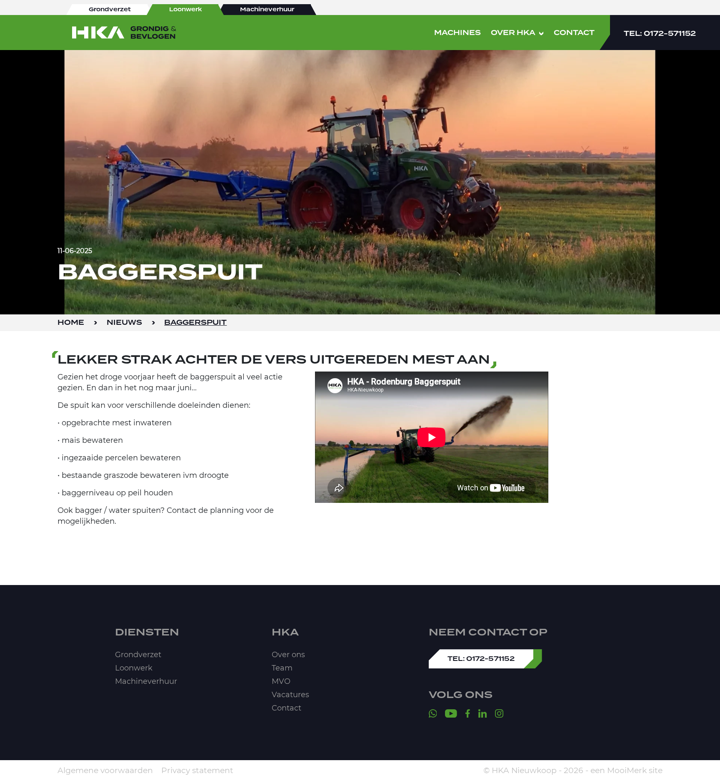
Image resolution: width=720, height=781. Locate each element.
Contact (574, 33)
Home (71, 323)
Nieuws (124, 323)
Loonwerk (133, 668)
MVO (281, 681)
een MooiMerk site (626, 770)
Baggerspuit (195, 323)
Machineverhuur (146, 681)
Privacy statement (197, 770)
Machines (457, 33)
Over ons (288, 654)
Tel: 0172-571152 (660, 33)
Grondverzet (138, 654)
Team (282, 668)
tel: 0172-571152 (481, 659)
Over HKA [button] (513, 33)
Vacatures (290, 694)
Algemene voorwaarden (105, 770)
